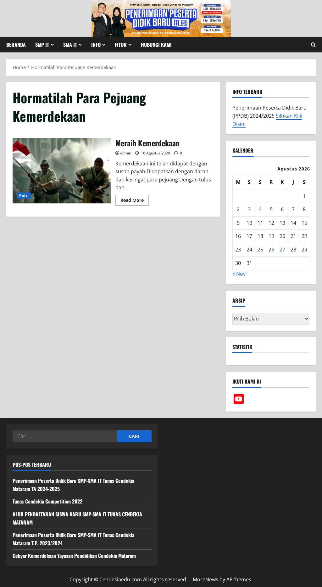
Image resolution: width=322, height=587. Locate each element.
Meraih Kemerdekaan (62, 170)
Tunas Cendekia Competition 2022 (47, 501)
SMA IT (70, 44)
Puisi (24, 195)
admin (125, 153)
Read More (134, 201)
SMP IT (42, 44)
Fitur (121, 44)
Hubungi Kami (156, 44)
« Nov (239, 273)
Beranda (16, 44)
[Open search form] (313, 45)
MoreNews (205, 579)
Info (96, 44)
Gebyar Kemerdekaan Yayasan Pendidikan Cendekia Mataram (74, 555)
